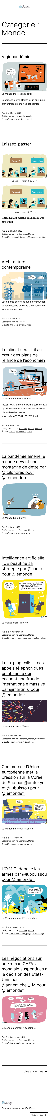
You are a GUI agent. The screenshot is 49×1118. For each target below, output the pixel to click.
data (11, 1043)
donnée (17, 1043)
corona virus (14, 119)
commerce (14, 844)
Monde (22, 116)
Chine (11, 325)
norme (29, 844)
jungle (28, 933)
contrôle (18, 237)
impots (25, 1043)
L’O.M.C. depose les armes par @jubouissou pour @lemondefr (24, 874)
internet (20, 638)
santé (29, 119)
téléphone (29, 742)
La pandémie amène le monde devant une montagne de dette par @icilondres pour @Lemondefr (24, 467)
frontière (42, 237)
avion (11, 237)
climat (12, 431)
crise (29, 431)
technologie (41, 638)
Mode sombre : (37, 1115)
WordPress (30, 1108)
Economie (23, 234)
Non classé (40, 739)
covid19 (26, 237)
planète (29, 116)
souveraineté (29, 638)
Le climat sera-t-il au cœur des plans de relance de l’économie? (23, 355)
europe (29, 325)
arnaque (12, 742)
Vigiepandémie (16, 56)
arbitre (12, 933)
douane (34, 237)
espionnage (20, 325)
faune (23, 119)
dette (28, 533)
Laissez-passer (16, 143)
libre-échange (38, 933)
